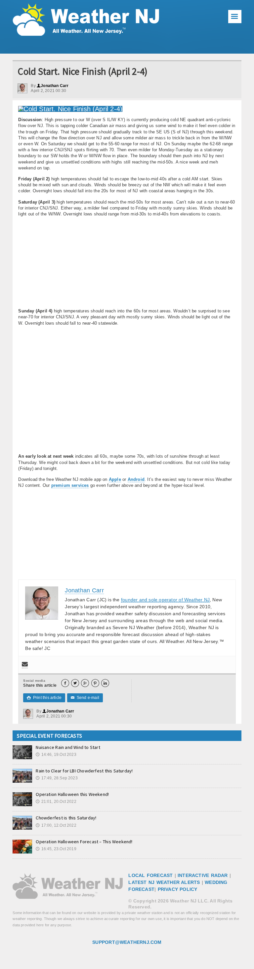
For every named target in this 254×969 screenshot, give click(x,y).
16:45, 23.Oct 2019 (56, 849)
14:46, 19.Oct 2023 (56, 754)
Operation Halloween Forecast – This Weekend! (84, 842)
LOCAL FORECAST (150, 875)
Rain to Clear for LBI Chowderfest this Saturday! (84, 771)
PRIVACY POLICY (177, 889)
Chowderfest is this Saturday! (66, 818)
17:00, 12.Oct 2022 (56, 825)
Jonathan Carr (53, 85)
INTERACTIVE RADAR (203, 875)
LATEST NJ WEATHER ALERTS (164, 882)
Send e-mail (85, 697)
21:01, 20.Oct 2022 (56, 801)
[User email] (25, 664)
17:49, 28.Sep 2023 (56, 778)
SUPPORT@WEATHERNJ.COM (126, 942)
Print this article (44, 697)
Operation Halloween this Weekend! (72, 794)
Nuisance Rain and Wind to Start (68, 747)
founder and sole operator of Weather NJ (165, 599)
